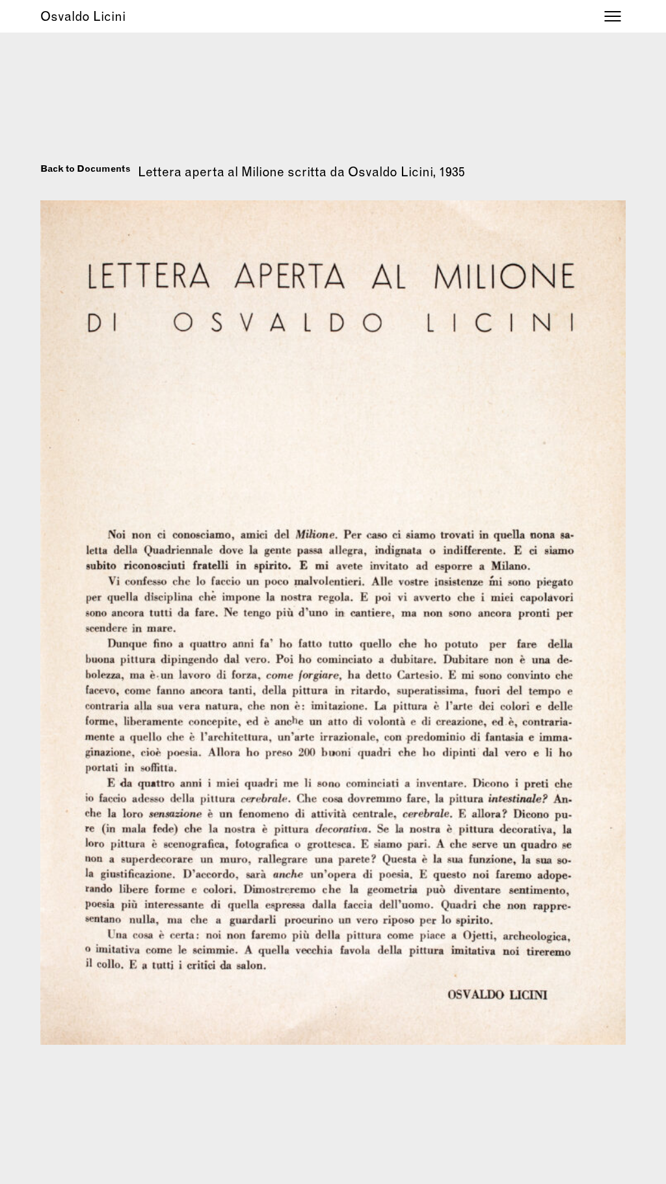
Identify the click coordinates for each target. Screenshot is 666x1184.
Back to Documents (85, 168)
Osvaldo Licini (83, 16)
